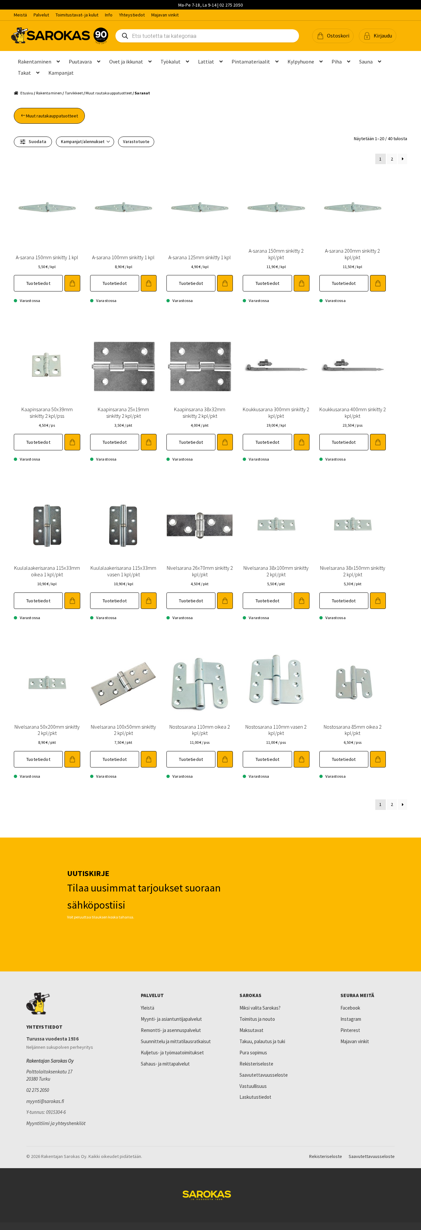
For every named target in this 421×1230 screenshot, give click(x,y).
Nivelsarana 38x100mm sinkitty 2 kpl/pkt (276, 571)
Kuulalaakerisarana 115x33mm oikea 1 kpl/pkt (47, 571)
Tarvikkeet (74, 92)
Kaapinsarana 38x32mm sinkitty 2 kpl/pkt (199, 412)
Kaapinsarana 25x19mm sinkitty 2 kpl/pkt (123, 412)
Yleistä (147, 1008)
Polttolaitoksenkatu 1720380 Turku (49, 1075)
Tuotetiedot (38, 283)
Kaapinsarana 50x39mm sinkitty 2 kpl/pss (47, 412)
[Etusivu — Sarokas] (60, 36)
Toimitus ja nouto (257, 1019)
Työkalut (171, 61)
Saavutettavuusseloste (263, 1075)
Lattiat (206, 61)
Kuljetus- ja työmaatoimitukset (172, 1052)
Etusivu (26, 92)
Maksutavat (251, 1030)
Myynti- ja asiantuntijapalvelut (171, 1019)
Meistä (20, 15)
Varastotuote (136, 141)
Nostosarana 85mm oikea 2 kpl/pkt (353, 729)
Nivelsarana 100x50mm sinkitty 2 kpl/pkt (123, 729)
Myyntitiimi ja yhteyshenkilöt (56, 1123)
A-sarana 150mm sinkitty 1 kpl (47, 257)
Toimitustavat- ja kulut (77, 15)
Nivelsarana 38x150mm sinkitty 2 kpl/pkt (352, 571)
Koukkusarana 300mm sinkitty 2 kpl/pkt (276, 412)
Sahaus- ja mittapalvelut (165, 1064)
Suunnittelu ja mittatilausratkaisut (176, 1041)
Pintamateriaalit (251, 61)
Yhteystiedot (132, 15)
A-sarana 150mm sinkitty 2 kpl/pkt (276, 253)
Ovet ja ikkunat (126, 61)
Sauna (366, 61)
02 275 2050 (37, 1090)
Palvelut (41, 15)
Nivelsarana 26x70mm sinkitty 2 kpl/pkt (200, 571)
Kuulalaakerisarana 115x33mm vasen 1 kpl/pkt (123, 571)
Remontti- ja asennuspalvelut (171, 1030)
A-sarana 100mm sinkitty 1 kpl (123, 257)
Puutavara (80, 61)
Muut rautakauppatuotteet (109, 92)
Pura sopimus (253, 1052)
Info (108, 15)
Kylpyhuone (300, 61)
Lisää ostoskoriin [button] (72, 283)
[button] (333, 36)
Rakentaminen (34, 61)
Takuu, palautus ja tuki (262, 1041)
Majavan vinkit (165, 15)
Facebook (350, 1008)
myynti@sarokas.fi (45, 1101)
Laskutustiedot (255, 1097)
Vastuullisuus (253, 1086)
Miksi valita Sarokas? (260, 1008)
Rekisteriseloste (256, 1064)
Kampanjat (61, 72)
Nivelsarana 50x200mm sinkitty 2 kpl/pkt (47, 729)
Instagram (350, 1019)
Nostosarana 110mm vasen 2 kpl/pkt (276, 729)
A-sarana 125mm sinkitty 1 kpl (199, 257)
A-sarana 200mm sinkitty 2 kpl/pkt (352, 253)
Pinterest (350, 1030)
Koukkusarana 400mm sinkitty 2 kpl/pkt (352, 412)
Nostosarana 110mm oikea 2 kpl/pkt (199, 729)
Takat (24, 72)
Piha (337, 61)
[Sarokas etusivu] (70, 1003)
